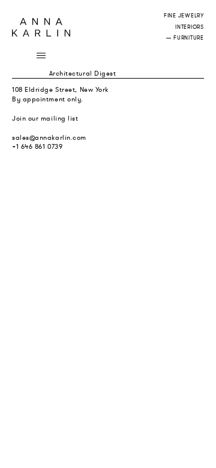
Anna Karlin (41, 27)
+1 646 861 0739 (37, 146)
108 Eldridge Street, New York (60, 89)
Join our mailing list (45, 118)
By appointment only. (47, 99)
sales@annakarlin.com (49, 137)
